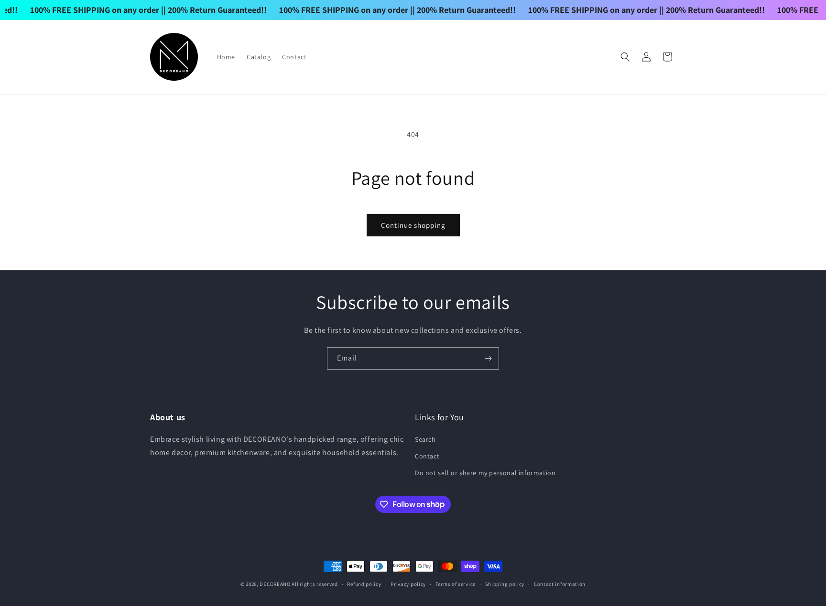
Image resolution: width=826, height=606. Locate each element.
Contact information (560, 583)
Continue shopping (413, 225)
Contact (427, 455)
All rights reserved (314, 584)
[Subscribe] (488, 358)
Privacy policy (408, 583)
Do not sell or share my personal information (485, 472)
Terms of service (455, 583)
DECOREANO (275, 584)
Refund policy (364, 583)
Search (425, 439)
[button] (625, 56)
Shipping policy (505, 583)
